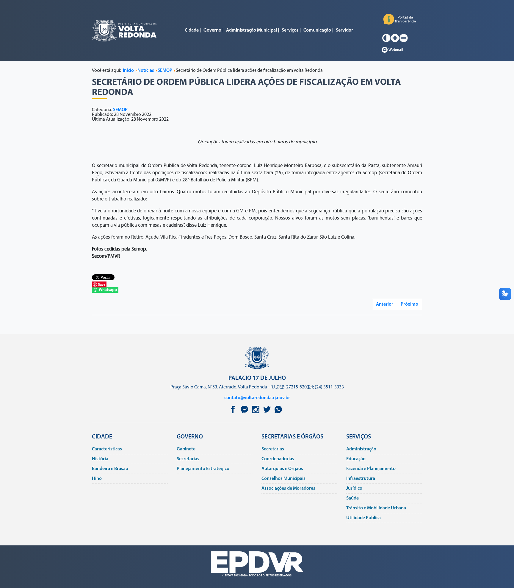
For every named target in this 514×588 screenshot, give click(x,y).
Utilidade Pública (363, 518)
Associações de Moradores (288, 488)
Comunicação (317, 30)
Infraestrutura (360, 478)
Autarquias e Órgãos (282, 468)
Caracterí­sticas (107, 449)
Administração (361, 449)
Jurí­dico (354, 488)
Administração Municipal (251, 30)
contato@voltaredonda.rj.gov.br (257, 398)
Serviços (290, 30)
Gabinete (186, 449)
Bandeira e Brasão (110, 468)
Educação (356, 459)
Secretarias (188, 459)
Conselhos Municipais (283, 478)
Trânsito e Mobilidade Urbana (376, 508)
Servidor (344, 30)
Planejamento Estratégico (203, 468)
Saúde (352, 498)
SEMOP (120, 110)
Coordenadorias (277, 459)
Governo (212, 30)
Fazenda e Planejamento (371, 468)
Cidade (192, 30)
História (100, 459)
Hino (97, 478)
